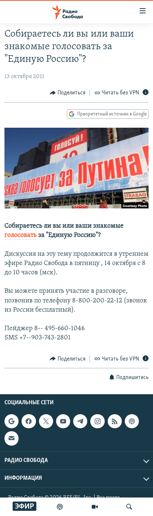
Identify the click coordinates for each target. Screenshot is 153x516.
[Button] (67, 93)
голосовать (21, 235)
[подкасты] (60, 506)
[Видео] (95, 506)
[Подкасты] (132, 421)
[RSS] (115, 421)
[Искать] (129, 506)
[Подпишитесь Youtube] (63, 421)
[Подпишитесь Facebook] (29, 421)
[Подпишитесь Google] (11, 421)
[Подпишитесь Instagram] (97, 421)
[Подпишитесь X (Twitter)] (46, 421)
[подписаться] (11, 438)
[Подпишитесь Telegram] (80, 421)
